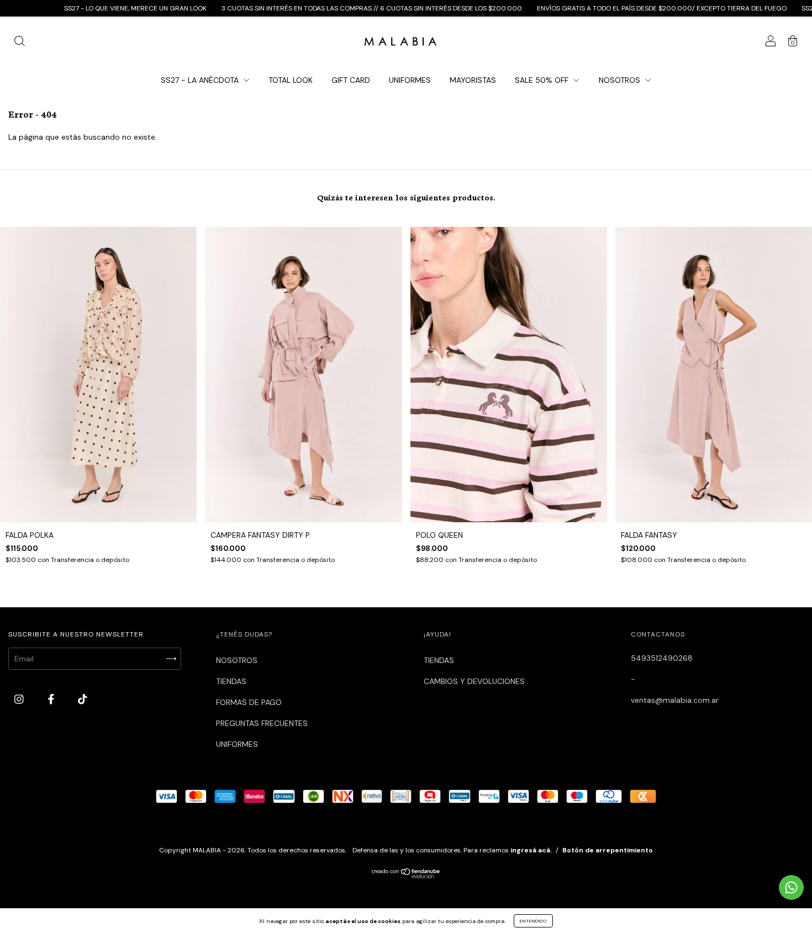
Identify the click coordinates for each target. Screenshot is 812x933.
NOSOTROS (620, 80)
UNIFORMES (410, 80)
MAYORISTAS (473, 80)
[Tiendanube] (406, 876)
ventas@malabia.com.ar (675, 700)
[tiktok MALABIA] (82, 699)
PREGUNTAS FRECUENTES (262, 723)
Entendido (533, 921)
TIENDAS (231, 681)
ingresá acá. (531, 850)
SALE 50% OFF (543, 80)
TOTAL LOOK (290, 80)
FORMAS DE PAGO (249, 702)
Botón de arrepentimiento (607, 850)
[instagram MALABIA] (20, 699)
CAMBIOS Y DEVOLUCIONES (474, 681)
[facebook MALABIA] (52, 699)
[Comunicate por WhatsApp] (791, 887)
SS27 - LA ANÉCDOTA (201, 80)
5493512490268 (662, 658)
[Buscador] (19, 42)
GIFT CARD (350, 80)
